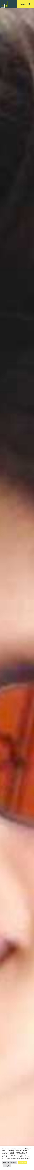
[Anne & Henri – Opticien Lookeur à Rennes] (4, 4)
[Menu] (29, 4)
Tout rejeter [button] (7, 1166)
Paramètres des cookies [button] (9, 1162)
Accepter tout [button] (22, 1162)
